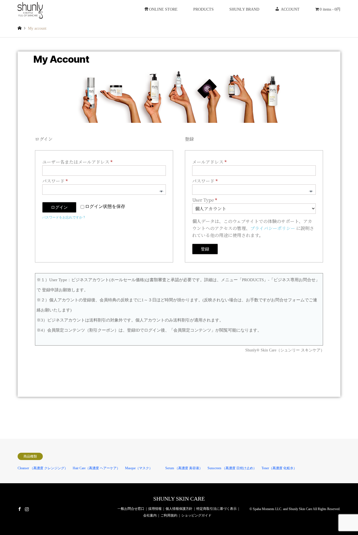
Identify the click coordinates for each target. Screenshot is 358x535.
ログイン (59, 207)
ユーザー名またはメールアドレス (79, 161)
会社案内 (150, 515)
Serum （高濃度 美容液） (183, 468)
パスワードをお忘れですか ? (63, 217)
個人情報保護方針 (179, 509)
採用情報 (155, 509)
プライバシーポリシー (272, 228)
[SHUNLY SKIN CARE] (30, 9)
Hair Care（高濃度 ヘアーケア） (96, 468)
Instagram (27, 509)
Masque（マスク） (138, 468)
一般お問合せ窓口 (130, 509)
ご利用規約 (169, 515)
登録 (205, 249)
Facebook (20, 509)
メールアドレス (211, 161)
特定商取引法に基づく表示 (216, 509)
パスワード (57, 180)
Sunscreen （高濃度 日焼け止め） (232, 468)
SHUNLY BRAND (244, 9)
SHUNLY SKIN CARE (179, 499)
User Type (204, 200)
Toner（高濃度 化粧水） (279, 468)
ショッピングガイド (196, 515)
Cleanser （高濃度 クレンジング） (43, 468)
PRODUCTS (203, 9)
